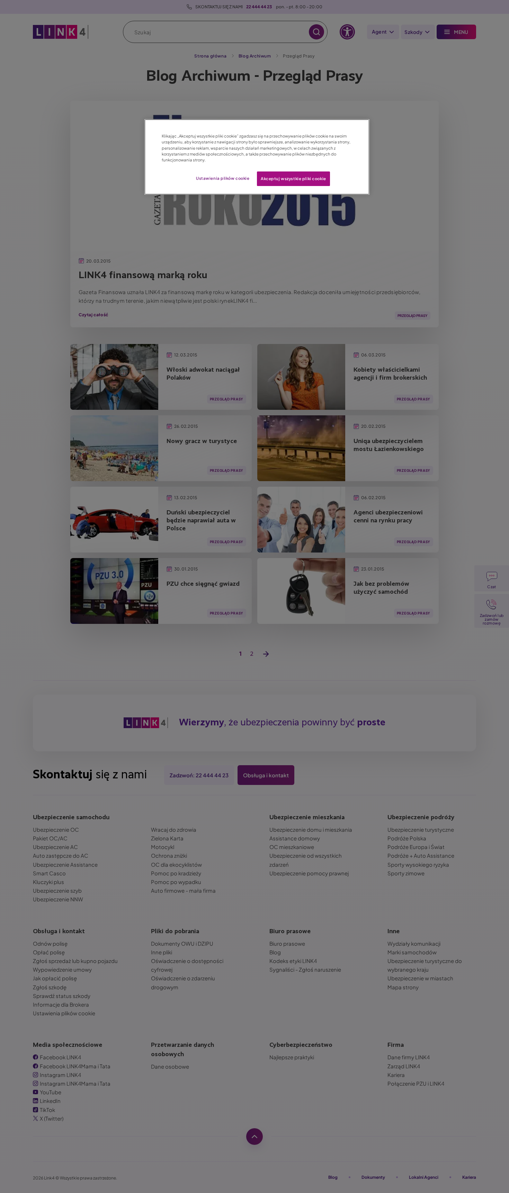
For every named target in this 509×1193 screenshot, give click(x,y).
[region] (256, 156)
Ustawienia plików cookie (223, 178)
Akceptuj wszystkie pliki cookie (293, 178)
